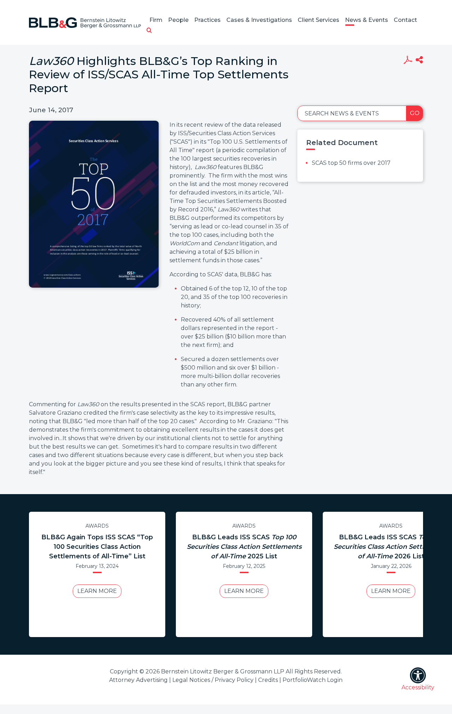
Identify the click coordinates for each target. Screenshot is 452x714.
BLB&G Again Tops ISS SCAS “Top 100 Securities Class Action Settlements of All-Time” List (97, 546)
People (178, 20)
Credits (268, 680)
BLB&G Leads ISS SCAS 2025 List (244, 546)
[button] (149, 30)
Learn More (97, 591)
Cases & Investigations (259, 20)
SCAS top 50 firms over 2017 (351, 163)
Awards (97, 526)
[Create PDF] (407, 60)
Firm (155, 20)
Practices (207, 20)
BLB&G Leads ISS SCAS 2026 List (391, 546)
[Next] (416, 574)
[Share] (419, 60)
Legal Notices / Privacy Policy (213, 680)
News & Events (366, 20)
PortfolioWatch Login (312, 680)
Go (415, 113)
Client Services (318, 20)
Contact (405, 20)
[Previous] (35, 574)
